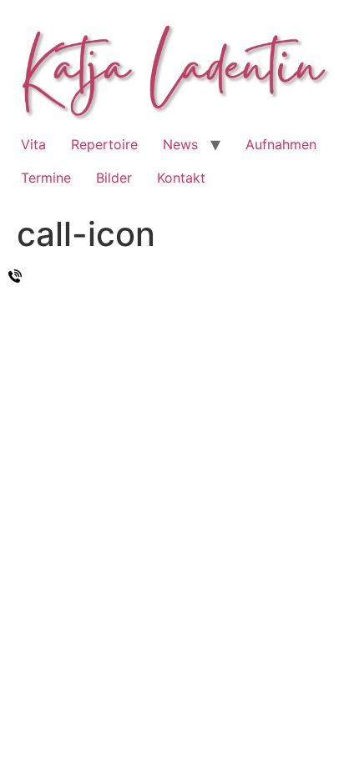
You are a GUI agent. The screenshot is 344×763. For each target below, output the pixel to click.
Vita (33, 144)
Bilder (114, 177)
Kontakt (181, 177)
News (180, 144)
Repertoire (104, 144)
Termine (46, 177)
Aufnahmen (280, 144)
